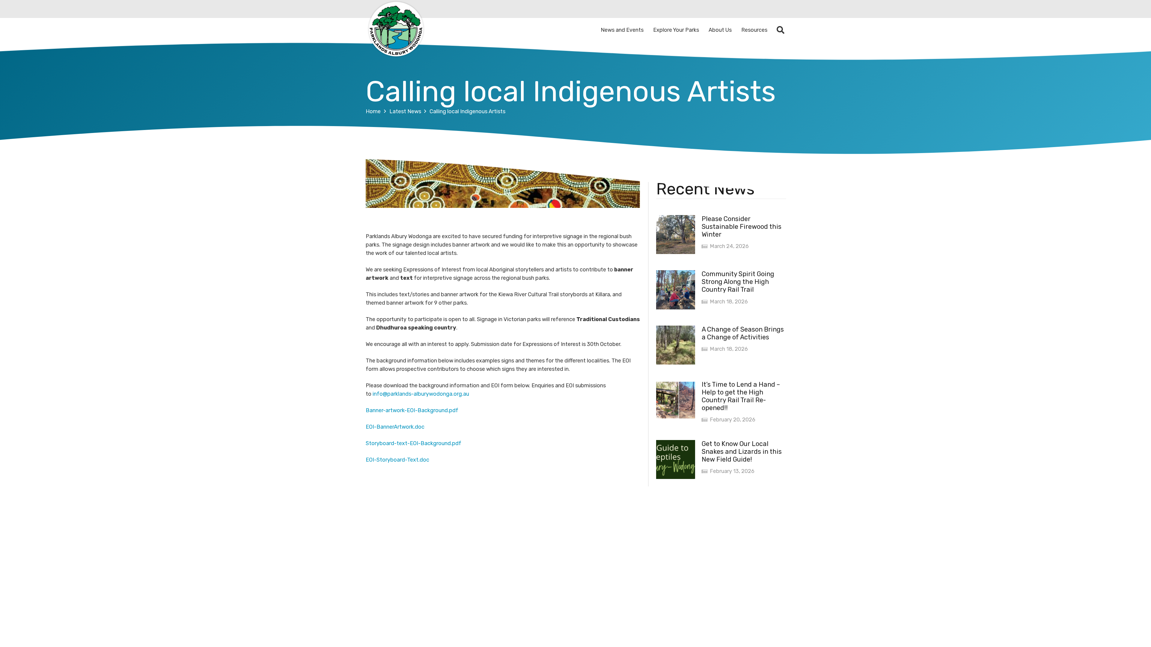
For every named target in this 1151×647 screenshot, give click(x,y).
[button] (780, 30)
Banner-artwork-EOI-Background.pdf (412, 410)
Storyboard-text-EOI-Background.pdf (413, 443)
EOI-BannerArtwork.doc (395, 427)
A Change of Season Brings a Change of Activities (743, 333)
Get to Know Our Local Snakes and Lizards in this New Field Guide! (742, 451)
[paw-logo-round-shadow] (396, 30)
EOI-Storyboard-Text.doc (397, 459)
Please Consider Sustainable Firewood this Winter (741, 226)
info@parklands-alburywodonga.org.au (421, 394)
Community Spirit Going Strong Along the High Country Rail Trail (738, 281)
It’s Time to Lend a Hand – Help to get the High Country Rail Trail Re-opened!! (741, 396)
